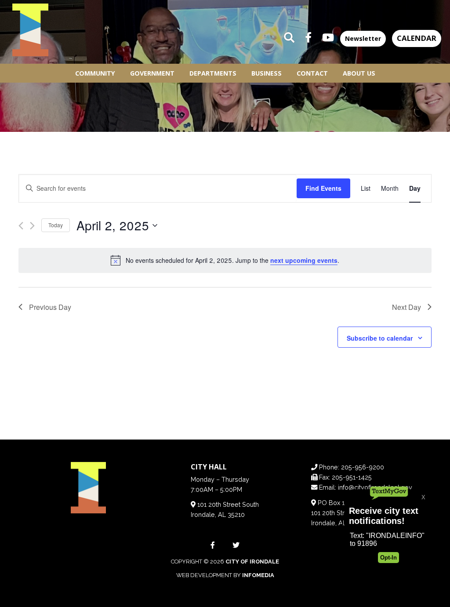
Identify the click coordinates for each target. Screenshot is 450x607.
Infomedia (258, 575)
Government (152, 73)
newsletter (363, 38)
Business (266, 73)
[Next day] (32, 226)
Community (95, 73)
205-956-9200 (362, 467)
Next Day (406, 307)
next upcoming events (304, 260)
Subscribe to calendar (380, 338)
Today (55, 225)
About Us (359, 73)
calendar (416, 38)
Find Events (323, 188)
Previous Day (50, 307)
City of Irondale (252, 561)
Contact (312, 73)
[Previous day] (20, 226)
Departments (212, 73)
